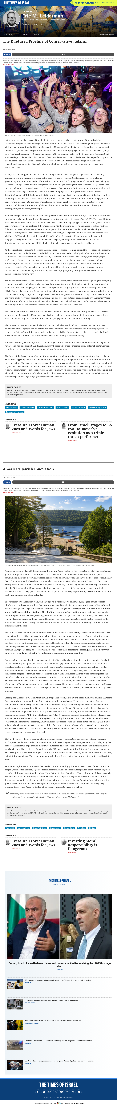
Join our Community (84, 3)
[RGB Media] (60, 1103)
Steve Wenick (72, 852)
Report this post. (8, 65)
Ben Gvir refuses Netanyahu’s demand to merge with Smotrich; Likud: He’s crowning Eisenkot (59, 1061)
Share (8, 54)
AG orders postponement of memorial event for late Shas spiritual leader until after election (59, 980)
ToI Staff (60, 969)
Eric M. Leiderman (42, 16)
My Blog (25, 34)
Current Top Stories (59, 884)
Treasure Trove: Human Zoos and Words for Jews (33, 427)
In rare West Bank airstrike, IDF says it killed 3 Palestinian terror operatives (52, 1000)
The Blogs (27, 11)
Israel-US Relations (78, 408)
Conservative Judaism (45, 408)
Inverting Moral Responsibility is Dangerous (82, 845)
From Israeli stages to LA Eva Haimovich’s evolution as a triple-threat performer (90, 431)
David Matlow (16, 432)
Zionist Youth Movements (14, 412)
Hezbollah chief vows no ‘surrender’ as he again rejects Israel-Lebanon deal (53, 1020)
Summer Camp (69, 828)
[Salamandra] (79, 1103)
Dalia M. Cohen (72, 440)
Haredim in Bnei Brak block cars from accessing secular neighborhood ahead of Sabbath (58, 1041)
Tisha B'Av (81, 828)
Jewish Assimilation (39, 828)
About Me (36, 34)
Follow (26, 25)
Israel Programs (62, 408)
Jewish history (55, 828)
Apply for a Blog (107, 34)
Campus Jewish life (27, 408)
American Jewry (11, 408)
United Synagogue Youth (97, 408)
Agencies (28, 1023)
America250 (10, 828)
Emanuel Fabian (30, 1003)
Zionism (92, 828)
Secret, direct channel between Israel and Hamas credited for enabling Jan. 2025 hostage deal (60, 965)
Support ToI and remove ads (105, 3)
